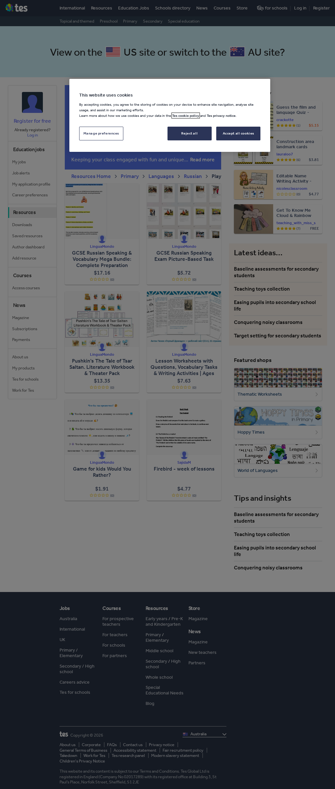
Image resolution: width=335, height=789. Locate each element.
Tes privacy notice (221, 115)
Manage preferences (101, 133)
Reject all (189, 133)
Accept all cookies (238, 133)
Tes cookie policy (185, 115)
